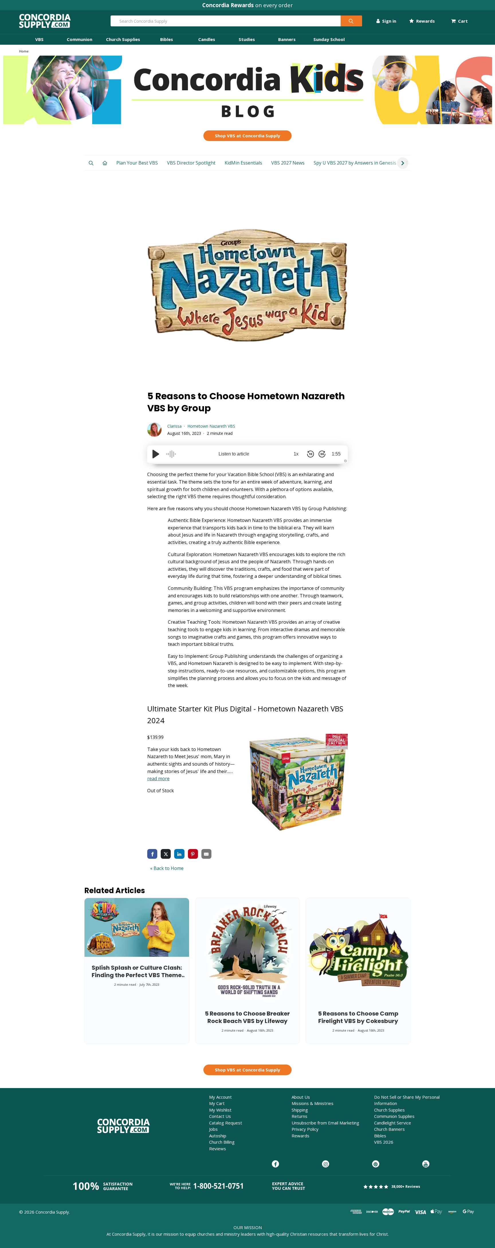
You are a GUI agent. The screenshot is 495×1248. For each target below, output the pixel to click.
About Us (301, 1097)
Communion (79, 39)
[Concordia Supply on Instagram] (325, 1164)
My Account (220, 1097)
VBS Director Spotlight (191, 163)
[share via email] (206, 853)
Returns (299, 1116)
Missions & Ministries (312, 1103)
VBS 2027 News (288, 163)
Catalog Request (225, 1123)
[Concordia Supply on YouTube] (425, 1164)
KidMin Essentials (243, 163)
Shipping (300, 1110)
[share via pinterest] (193, 853)
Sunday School (329, 39)
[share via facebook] (152, 853)
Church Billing (222, 1142)
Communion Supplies (394, 1116)
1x (296, 453)
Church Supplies (123, 39)
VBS (39, 39)
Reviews (217, 1148)
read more (158, 778)
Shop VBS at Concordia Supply (247, 135)
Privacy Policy (305, 1129)
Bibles (166, 39)
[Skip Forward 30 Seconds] (322, 454)
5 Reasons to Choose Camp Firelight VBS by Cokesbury (358, 1017)
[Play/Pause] (156, 454)
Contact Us (220, 1116)
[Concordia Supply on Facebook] (275, 1164)
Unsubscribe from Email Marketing (325, 1123)
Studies (247, 39)
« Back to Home (167, 868)
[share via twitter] (166, 853)
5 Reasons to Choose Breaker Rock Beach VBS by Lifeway (247, 1017)
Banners (287, 39)
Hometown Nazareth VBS (211, 426)
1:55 (336, 453)
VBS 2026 (383, 1142)
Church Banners (389, 1129)
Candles (206, 39)
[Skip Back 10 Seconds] (310, 454)
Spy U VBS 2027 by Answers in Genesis (355, 163)
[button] (247, 90)
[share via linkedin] (179, 853)
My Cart (217, 1103)
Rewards (425, 21)
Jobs (213, 1129)
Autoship (217, 1136)
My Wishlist (220, 1110)
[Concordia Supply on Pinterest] (375, 1164)
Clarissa (174, 426)
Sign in (388, 21)
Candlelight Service (392, 1123)
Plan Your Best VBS (137, 163)
